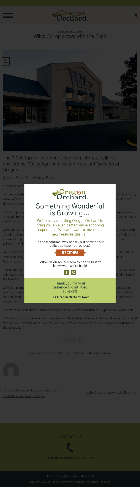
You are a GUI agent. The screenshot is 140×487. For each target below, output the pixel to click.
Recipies (70, 252)
